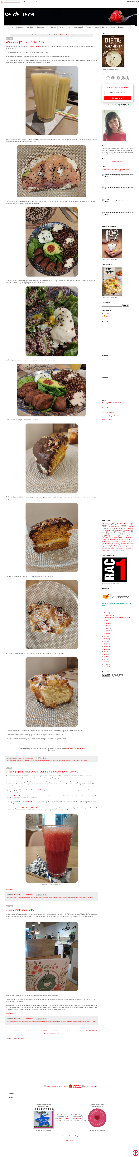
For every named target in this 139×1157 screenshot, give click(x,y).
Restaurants (20, 27)
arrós (128, 532)
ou (33, 760)
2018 (105, 649)
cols (18, 760)
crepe (128, 539)
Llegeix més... (10, 889)
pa (38, 760)
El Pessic (41, 790)
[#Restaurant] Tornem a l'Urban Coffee (26, 42)
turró (115, 543)
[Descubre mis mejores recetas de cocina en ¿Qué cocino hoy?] (56, 1086)
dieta (23, 897)
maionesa (115, 536)
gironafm (62, 897)
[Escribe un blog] (39, 758)
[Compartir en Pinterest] (46, 758)
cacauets (15, 1021)
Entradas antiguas (91, 1030)
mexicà (131, 536)
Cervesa (53, 27)
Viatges (113, 27)
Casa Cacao (31, 782)
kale (31, 760)
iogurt (120, 532)
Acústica (131, 541)
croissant (127, 530)
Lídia (107, 313)
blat (15, 760)
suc (88, 897)
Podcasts (96, 27)
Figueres (22, 760)
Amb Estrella (30, 27)
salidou (104, 550)
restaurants (58, 760)
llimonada (79, 897)
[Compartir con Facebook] (44, 758)
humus (47, 1021)
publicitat (130, 528)
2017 (105, 651)
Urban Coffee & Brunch (29, 808)
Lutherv (108, 316)
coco (29, 1021)
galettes (114, 547)
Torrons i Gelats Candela (30, 802)
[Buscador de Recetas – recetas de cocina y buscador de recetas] (75, 1088)
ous (36, 760)
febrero (108, 630)
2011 (105, 667)
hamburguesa (129, 534)
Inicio (45, 1030)
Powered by (112, 105)
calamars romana (117, 538)
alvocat (12, 760)
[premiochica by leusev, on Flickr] (77, 1118)
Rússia (114, 550)
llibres (107, 536)
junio (107, 620)
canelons (123, 536)
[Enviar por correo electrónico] (37, 758)
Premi (115, 541)
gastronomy (49, 897)
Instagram (81, 749)
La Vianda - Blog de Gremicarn (111, 416)
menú (58, 1021)
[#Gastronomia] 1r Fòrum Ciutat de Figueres (118, 617)
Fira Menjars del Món (128, 545)
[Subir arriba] (135, 1153)
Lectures (104, 27)
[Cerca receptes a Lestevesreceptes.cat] (89, 1086)
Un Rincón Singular (108, 412)
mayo (107, 623)
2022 (105, 639)
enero (107, 633)
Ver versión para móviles (51, 1034)
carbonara (105, 548)
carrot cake (25, 1021)
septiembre (109, 615)
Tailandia (108, 543)
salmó (63, 760)
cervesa (119, 528)
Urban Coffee (34, 46)
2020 (105, 644)
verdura (93, 1021)
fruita (37, 897)
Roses (84, 897)
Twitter (75, 749)
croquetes (115, 534)
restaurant (52, 760)
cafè (20, 897)
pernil (109, 528)
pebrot (64, 1021)
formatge (27, 760)
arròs (11, 1021)
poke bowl (46, 760)
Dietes (68, 27)
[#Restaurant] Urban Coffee (20, 910)
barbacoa (123, 543)
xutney (85, 760)
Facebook (69, 749)
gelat (54, 897)
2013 (105, 662)
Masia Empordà (78, 27)
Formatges (40, 27)
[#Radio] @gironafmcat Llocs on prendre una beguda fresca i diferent (42, 771)
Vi (47, 27)
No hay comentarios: (28, 758)
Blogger (76, 1136)
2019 (105, 646)
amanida (131, 526)
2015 (105, 656)
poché (41, 760)
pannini (107, 547)
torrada (73, 760)
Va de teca (19, 14)
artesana (16, 897)
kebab (107, 545)
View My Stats (70, 1141)
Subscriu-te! (118, 98)
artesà (11, 897)
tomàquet (68, 760)
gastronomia (42, 897)
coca (103, 532)
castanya (122, 541)
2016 (105, 654)
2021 (105, 641)
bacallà (104, 534)
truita (106, 538)
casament (128, 548)
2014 (105, 659)
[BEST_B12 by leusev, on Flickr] (43, 1128)
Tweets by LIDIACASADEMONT (111, 403)
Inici (12, 27)
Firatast (121, 539)
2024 (105, 613)
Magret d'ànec (106, 541)
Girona (58, 897)
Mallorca (121, 548)
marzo (108, 628)
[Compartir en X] (42, 758)
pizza (111, 532)
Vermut (61, 27)
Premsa (88, 27)
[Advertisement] (52, 1058)
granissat (67, 897)
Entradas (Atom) (19, 1038)
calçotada (115, 545)
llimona (75, 897)
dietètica (27, 897)
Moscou (120, 550)
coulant (128, 538)
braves (104, 539)
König (129, 547)
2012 (105, 664)
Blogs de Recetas (107, 419)
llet (71, 897)
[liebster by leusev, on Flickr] (97, 1128)
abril (107, 625)
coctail (132, 543)
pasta (108, 530)
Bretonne (122, 547)
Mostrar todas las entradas (68, 35)
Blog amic (121, 27)
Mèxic (109, 550)
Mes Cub (17, 796)
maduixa (54, 1021)
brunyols (112, 539)
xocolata (13, 899)
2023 (105, 636)
